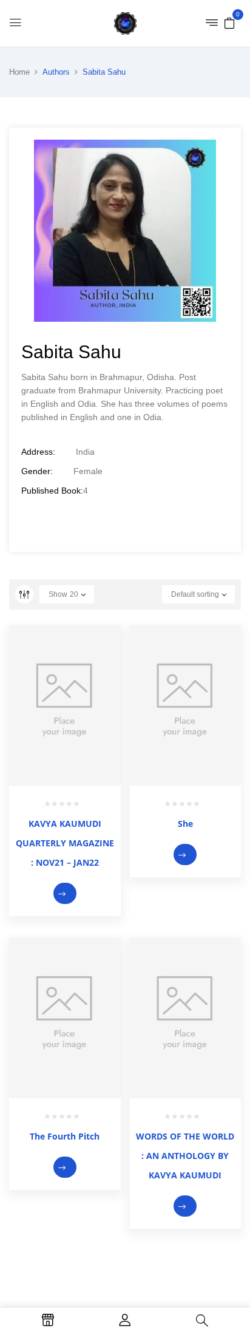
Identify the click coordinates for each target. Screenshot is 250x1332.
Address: (38, 452)
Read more (64, 893)
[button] (229, 22)
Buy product (185, 854)
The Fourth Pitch (65, 1136)
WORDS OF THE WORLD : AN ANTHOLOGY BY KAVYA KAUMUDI (185, 1155)
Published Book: (52, 490)
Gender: (37, 471)
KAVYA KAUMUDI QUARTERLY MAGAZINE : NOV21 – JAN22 (65, 843)
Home (19, 71)
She (185, 823)
